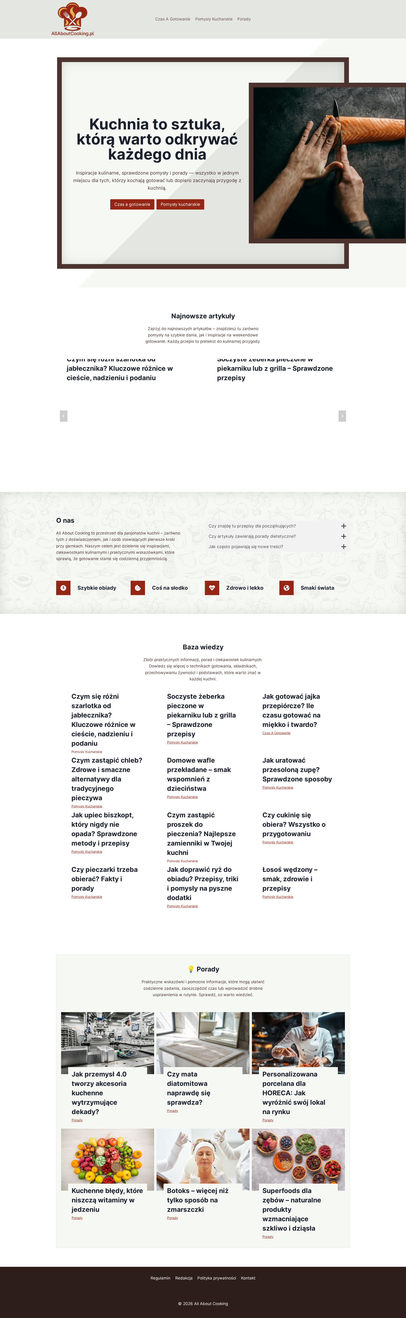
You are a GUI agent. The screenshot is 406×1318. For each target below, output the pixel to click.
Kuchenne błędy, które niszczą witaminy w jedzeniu (107, 1200)
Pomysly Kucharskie (214, 19)
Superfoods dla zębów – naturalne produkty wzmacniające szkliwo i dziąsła (291, 1209)
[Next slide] (342, 416)
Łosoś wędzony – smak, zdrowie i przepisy (289, 879)
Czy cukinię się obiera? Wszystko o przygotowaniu (294, 824)
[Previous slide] (63, 416)
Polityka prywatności (216, 1278)
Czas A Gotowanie (172, 19)
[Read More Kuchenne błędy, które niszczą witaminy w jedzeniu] (107, 1160)
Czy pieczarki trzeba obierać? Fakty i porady (104, 879)
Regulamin (160, 1278)
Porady (244, 19)
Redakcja (184, 1278)
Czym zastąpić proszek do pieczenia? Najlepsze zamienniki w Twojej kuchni (201, 834)
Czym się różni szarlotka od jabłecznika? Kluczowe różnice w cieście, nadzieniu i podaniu (120, 368)
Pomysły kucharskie (180, 204)
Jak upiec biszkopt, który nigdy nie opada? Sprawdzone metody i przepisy (104, 829)
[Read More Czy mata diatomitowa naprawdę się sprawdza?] (203, 1043)
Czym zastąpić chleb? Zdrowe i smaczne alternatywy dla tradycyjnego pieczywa (106, 779)
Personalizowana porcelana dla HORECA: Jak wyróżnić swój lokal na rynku (293, 1093)
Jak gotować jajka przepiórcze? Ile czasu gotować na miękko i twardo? (291, 710)
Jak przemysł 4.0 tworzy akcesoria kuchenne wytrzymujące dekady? (99, 1093)
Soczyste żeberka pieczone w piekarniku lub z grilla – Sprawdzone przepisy (275, 368)
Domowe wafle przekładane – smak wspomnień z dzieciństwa (199, 774)
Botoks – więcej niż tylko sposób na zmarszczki (198, 1200)
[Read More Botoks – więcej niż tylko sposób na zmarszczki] (203, 1160)
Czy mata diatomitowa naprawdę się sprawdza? (189, 1088)
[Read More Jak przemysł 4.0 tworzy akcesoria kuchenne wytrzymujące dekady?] (107, 1043)
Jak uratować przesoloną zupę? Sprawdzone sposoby (297, 769)
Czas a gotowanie (132, 204)
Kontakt (248, 1278)
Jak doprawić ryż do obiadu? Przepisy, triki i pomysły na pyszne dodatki (202, 884)
